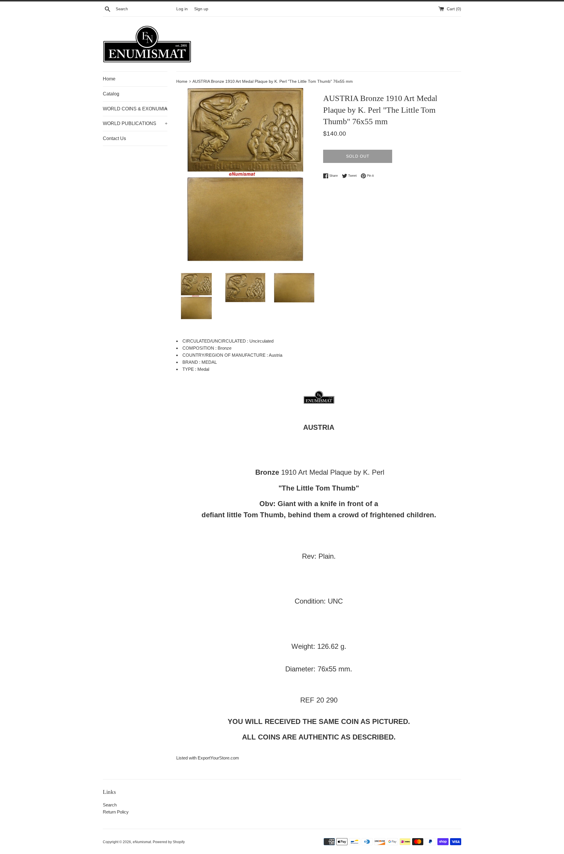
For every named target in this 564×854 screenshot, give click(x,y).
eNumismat (142, 842)
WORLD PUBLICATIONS (135, 123)
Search (110, 804)
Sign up (201, 9)
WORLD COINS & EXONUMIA (135, 108)
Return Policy (116, 811)
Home (109, 78)
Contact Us (114, 138)
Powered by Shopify (169, 842)
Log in (182, 9)
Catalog (111, 93)
